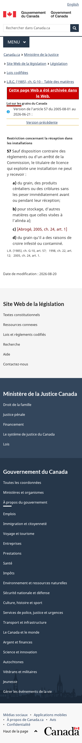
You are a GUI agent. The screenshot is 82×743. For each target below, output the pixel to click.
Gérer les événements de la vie (27, 691)
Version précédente (42, 122)
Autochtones (13, 662)
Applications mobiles (50, 715)
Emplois (9, 514)
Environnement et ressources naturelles (35, 583)
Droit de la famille (17, 404)
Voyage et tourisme (18, 533)
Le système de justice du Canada (29, 434)
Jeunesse (10, 681)
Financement (13, 424)
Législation (58, 63)
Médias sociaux (15, 715)
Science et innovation (20, 652)
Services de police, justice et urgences (33, 612)
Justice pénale (14, 414)
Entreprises (12, 543)
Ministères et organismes (23, 492)
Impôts (9, 573)
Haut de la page (16, 731)
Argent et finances (17, 642)
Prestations (12, 553)
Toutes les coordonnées (22, 482)
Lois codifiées (17, 72)
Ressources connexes (20, 324)
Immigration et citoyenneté (25, 523)
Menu (18, 42)
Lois (6, 444)
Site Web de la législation (26, 63)
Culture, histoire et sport (22, 602)
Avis (53, 719)
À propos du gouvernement (25, 502)
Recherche (11, 344)
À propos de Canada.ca (25, 719)
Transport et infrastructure (24, 622)
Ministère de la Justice (41, 54)
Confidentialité (18, 724)
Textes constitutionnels (21, 314)
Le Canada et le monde (21, 632)
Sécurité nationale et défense (26, 593)
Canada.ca (12, 54)
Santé (7, 563)
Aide (6, 354)
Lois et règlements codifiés (24, 334)
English (73, 4)
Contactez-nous (15, 364)
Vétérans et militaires (20, 671)
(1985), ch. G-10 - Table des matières (40, 81)
